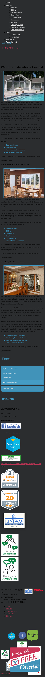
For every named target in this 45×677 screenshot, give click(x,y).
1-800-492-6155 (10, 47)
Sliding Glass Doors (17, 27)
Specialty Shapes (17, 25)
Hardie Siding (15, 37)
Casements (15, 20)
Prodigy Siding (16, 35)
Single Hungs (15, 15)
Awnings (14, 22)
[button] (42, 389)
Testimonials (10, 39)
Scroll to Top (5, 674)
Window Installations (9, 382)
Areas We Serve (8, 389)
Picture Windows (16, 12)
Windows (14, 7)
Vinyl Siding (6, 378)
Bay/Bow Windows (17, 30)
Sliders (13, 10)
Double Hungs (16, 17)
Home (8, 3)
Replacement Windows (10, 369)
